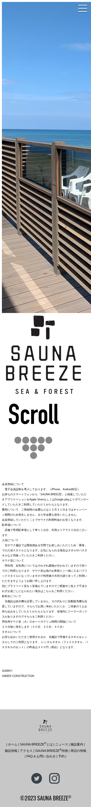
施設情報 (11, 750)
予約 (61, 756)
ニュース (61, 744)
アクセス (26, 750)
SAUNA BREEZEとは (36, 744)
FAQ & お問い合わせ (41, 756)
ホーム (12, 744)
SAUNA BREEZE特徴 (51, 750)
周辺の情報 (78, 750)
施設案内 (76, 744)
